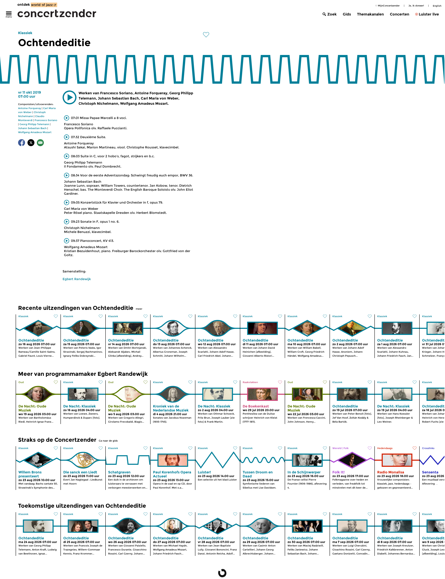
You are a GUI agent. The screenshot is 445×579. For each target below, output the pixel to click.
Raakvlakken (250, 382)
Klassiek (25, 33)
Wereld (336, 448)
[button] (69, 97)
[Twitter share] (30, 143)
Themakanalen (370, 14)
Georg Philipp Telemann (34, 124)
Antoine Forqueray (29, 108)
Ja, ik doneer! (416, 5)
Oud (21, 382)
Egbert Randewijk (77, 279)
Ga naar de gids (108, 440)
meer (139, 308)
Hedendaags (385, 448)
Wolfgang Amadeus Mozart (34, 132)
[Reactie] (40, 143)
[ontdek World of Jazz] (44, 5)
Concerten (399, 14)
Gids (347, 14)
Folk (346, 448)
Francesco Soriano (46, 120)
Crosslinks (428, 448)
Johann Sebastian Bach (32, 128)
